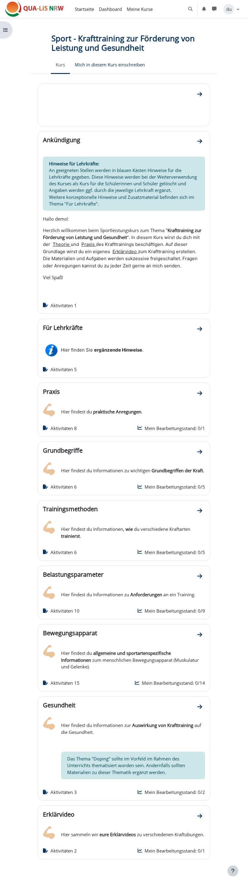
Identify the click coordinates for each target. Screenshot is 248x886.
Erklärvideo (58, 814)
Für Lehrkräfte (63, 327)
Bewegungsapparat (70, 633)
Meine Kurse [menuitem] (140, 9)
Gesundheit (59, 705)
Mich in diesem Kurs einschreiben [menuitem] (110, 65)
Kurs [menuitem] (60, 65)
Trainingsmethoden (70, 509)
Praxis (51, 391)
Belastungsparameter (73, 574)
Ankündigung (61, 139)
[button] (190, 9)
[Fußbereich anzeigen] (232, 870)
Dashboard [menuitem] (110, 9)
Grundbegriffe (63, 450)
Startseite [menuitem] (84, 9)
